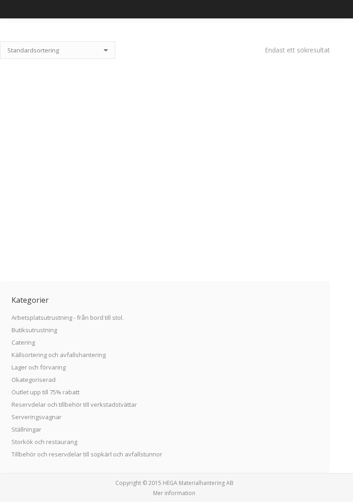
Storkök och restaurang (44, 442)
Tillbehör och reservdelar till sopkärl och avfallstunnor (86, 454)
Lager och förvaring (38, 367)
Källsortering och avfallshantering (58, 355)
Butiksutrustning (34, 330)
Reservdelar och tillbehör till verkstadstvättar (74, 404)
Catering (23, 342)
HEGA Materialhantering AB (198, 483)
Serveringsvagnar (36, 417)
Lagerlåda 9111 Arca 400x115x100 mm (165, 223)
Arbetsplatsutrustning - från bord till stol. (67, 317)
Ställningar (26, 429)
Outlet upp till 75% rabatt (45, 392)
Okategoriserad (33, 379)
